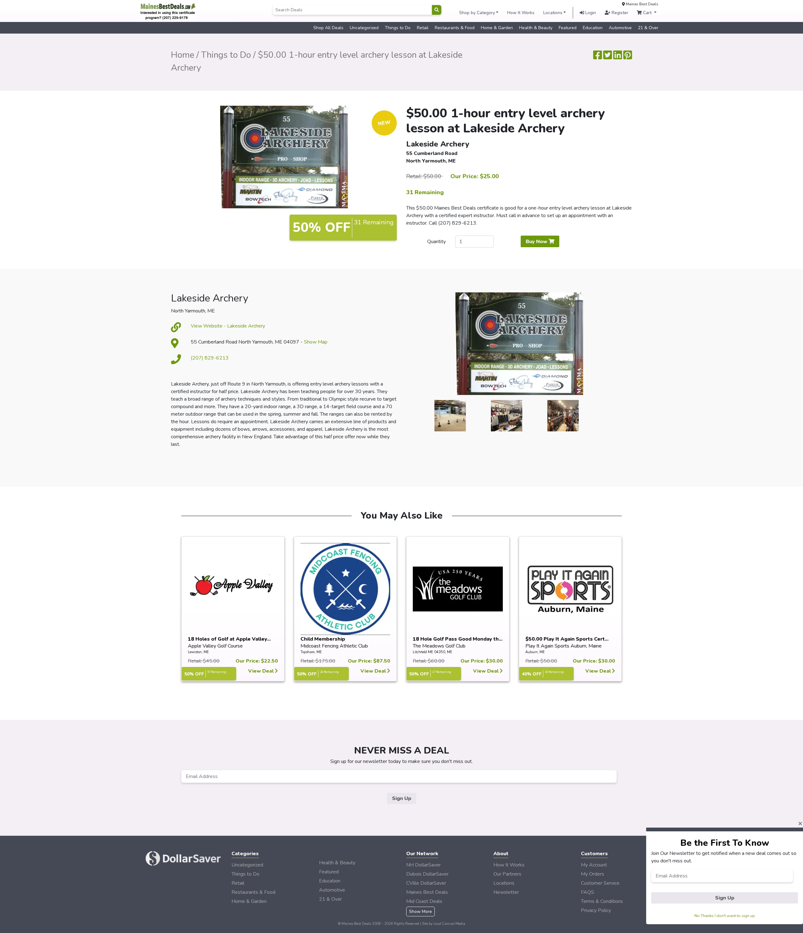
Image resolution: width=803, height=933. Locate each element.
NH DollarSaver (423, 864)
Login (590, 13)
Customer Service (600, 883)
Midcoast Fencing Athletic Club (334, 645)
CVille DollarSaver (426, 883)
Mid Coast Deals (424, 901)
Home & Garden (497, 28)
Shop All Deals (328, 28)
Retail (422, 28)
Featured (568, 28)
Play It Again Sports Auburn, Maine (563, 645)
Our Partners (507, 874)
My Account (594, 864)
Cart (647, 13)
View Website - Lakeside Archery (228, 326)
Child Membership (322, 639)
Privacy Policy (596, 910)
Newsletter (506, 892)
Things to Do (398, 28)
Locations (552, 13)
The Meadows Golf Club (439, 645)
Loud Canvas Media (449, 923)
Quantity (436, 241)
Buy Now (537, 241)
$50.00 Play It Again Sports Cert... (567, 639)
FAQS (587, 892)
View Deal (261, 671)
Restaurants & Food (455, 28)
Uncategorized (364, 28)
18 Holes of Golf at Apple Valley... (229, 639)
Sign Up (401, 798)
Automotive (620, 28)
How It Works (520, 13)
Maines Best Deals (427, 892)
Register (619, 13)
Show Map (315, 342)
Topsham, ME (311, 652)
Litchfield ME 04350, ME (432, 652)
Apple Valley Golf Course (215, 645)
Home (182, 55)
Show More (420, 911)
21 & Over (648, 28)
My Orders (592, 874)
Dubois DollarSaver (427, 874)
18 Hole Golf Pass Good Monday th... (458, 639)
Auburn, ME (535, 652)
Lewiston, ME (198, 652)
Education (593, 28)
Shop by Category (477, 13)
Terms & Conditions (602, 901)
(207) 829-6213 (210, 358)
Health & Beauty (535, 28)
